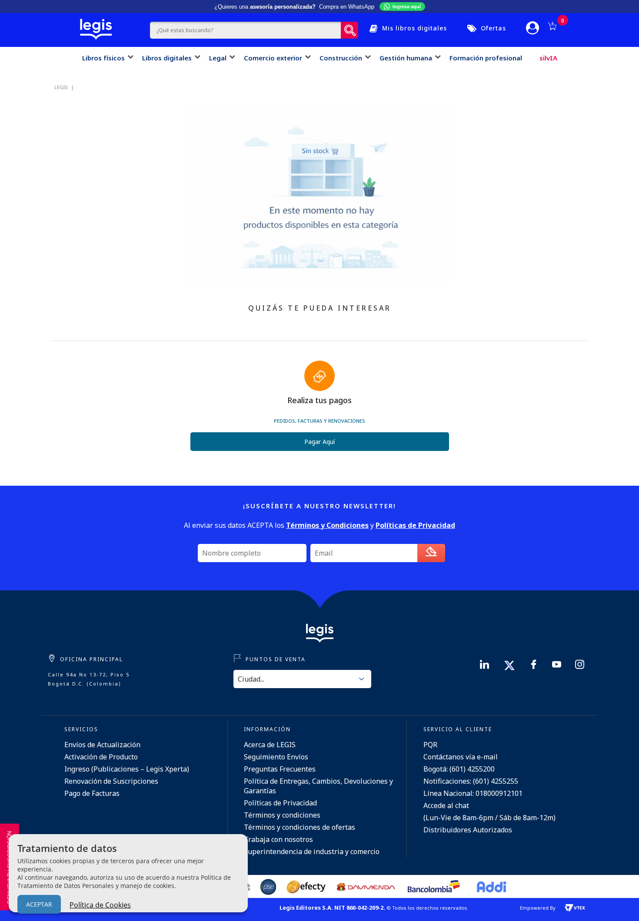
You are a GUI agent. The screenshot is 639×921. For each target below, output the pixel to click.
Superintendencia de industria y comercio (311, 851)
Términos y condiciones (282, 815)
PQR (430, 744)
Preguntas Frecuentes (280, 769)
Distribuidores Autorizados (467, 830)
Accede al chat (446, 805)
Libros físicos (103, 57)
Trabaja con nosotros (278, 839)
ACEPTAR (39, 904)
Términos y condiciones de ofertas (299, 827)
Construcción (341, 57)
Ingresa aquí (407, 6)
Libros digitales (167, 57)
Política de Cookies (100, 905)
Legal (217, 57)
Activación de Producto (101, 757)
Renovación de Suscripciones (111, 781)
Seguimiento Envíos (276, 757)
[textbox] (245, 30)
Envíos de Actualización (102, 744)
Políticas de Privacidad (280, 803)
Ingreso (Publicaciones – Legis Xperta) (126, 769)
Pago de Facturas (92, 793)
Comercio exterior (273, 57)
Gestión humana (405, 57)
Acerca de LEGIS (270, 744)
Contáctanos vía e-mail (460, 757)
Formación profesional (485, 57)
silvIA (548, 57)
